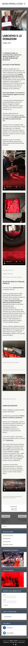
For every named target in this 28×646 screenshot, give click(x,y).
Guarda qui (10, 440)
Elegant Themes (14, 640)
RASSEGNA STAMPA (8, 544)
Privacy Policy (13, 642)
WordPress (6, 642)
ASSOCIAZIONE (6, 541)
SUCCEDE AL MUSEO (8, 535)
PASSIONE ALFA (7, 538)
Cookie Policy (21, 642)
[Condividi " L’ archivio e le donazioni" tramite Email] (15, 509)
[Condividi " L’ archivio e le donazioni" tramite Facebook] (12, 509)
